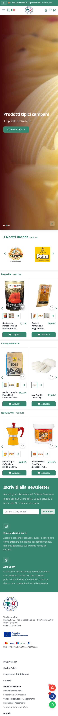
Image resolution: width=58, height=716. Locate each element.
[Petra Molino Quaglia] (42, 254)
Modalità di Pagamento (14, 703)
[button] (5, 254)
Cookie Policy (9, 668)
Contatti (7, 680)
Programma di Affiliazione (16, 674)
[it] (13, 10)
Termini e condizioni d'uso (15, 707)
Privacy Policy (10, 661)
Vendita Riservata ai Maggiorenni (19, 698)
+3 (40, 385)
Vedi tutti (34, 237)
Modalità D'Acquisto (12, 690)
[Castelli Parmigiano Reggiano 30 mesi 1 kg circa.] (44, 296)
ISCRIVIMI (48, 511)
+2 (17, 315)
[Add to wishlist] (22, 307)
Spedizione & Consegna (14, 694)
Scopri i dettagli (14, 129)
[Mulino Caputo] (15, 254)
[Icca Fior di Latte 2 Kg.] (44, 365)
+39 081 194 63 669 (12, 625)
